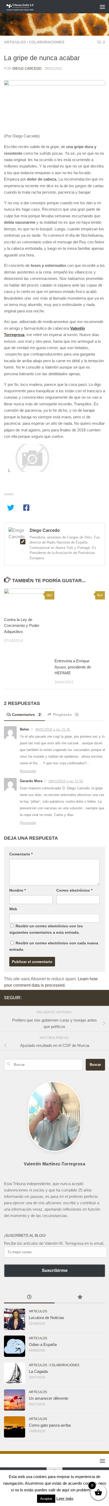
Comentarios (26, 714)
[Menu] (102, 6)
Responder (28, 771)
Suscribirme (54, 1270)
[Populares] (79, 1297)
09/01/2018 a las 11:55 (65, 781)
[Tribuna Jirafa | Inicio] (25, 6)
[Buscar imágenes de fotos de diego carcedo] (32, 470)
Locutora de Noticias (46, 1317)
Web (13, 909)
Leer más (64, 1498)
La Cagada (38, 1371)
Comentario (21, 854)
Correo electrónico (74, 890)
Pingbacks (65, 714)
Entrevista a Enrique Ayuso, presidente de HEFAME (72, 667)
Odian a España (43, 1344)
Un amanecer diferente (48, 1398)
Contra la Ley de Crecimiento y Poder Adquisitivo (21, 625)
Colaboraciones (46, 42)
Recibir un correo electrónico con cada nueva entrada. (53, 946)
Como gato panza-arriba (50, 1425)
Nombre (17, 890)
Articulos (15, 42)
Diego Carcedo (27, 69)
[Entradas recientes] (29, 1297)
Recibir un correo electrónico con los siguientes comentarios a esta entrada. (46, 929)
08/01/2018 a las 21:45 (52, 730)
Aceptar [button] (46, 1499)
